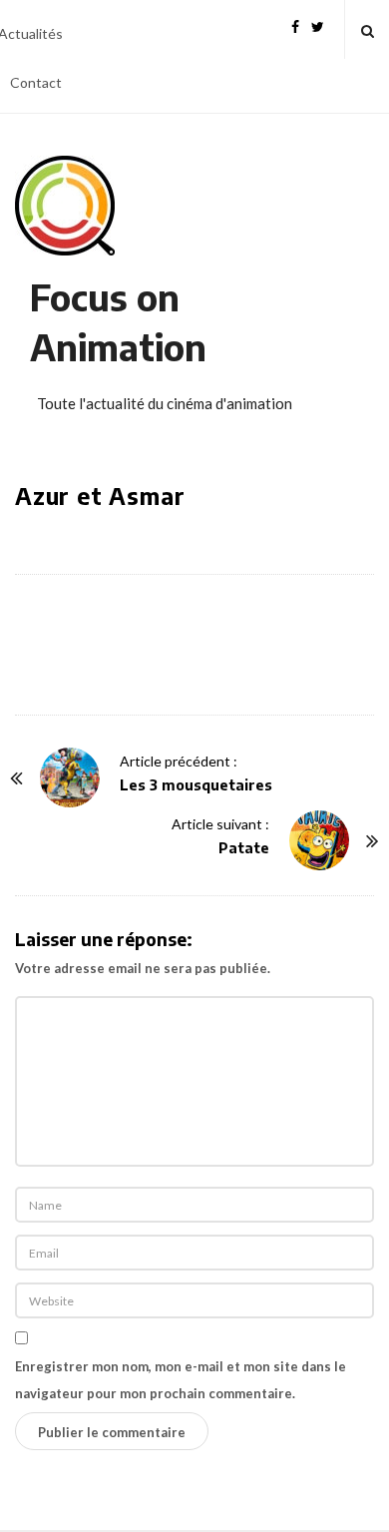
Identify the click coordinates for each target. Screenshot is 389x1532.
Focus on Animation (118, 321)
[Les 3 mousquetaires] (70, 777)
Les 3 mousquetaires (196, 784)
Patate (243, 847)
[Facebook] (295, 24)
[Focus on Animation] (65, 205)
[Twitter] (317, 24)
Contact (36, 82)
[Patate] (319, 840)
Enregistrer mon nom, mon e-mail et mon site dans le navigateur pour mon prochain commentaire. (180, 1379)
